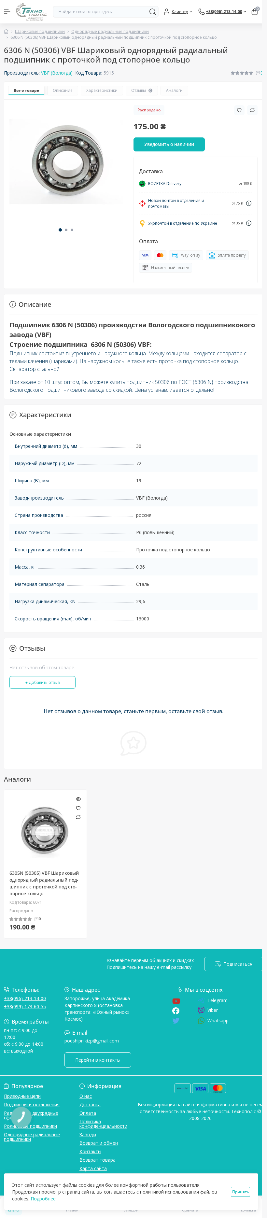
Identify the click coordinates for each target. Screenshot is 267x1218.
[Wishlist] (78, 807)
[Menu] (7, 11)
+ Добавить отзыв (42, 682)
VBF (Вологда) (57, 73)
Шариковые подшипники (40, 31)
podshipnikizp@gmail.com (91, 1041)
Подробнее (43, 1199)
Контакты (90, 1151)
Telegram (217, 1000)
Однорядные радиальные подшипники (110, 31)
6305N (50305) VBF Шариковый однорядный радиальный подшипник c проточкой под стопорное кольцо (44, 883)
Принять (240, 1192)
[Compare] (78, 817)
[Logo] (32, 12)
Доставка (90, 1104)
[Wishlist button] (239, 110)
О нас (85, 1096)
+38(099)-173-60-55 (25, 1006)
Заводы (87, 1134)
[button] (60, 230)
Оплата (87, 1113)
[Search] (152, 11)
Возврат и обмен (98, 1143)
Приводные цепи (22, 1096)
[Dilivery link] (249, 203)
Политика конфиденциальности (103, 1123)
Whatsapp (218, 1020)
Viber (212, 1010)
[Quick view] (78, 798)
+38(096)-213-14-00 (25, 998)
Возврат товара (97, 1160)
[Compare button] (252, 110)
